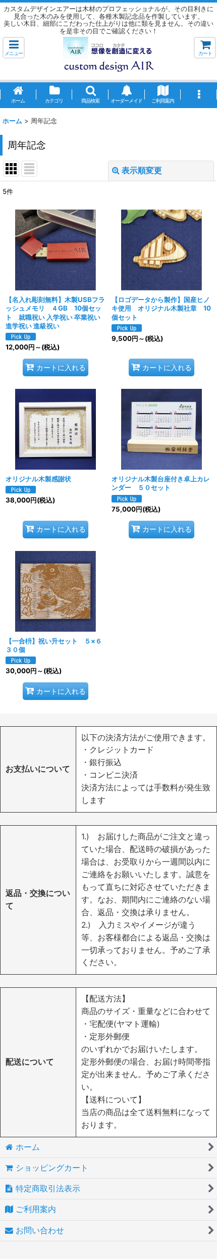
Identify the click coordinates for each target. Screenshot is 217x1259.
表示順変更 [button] (142, 170)
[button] (14, 48)
